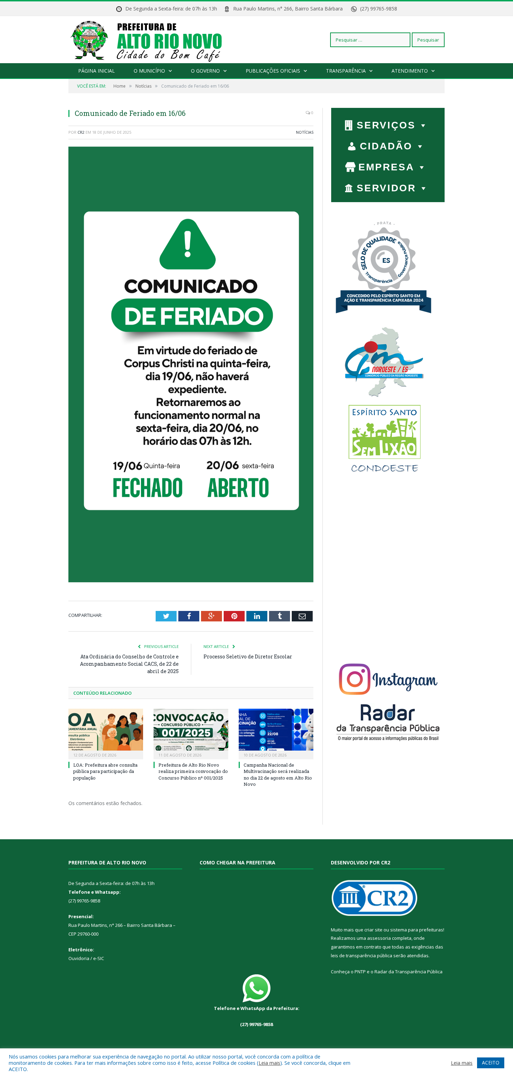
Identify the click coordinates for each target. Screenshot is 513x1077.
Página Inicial (96, 70)
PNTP (360, 971)
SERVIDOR (386, 188)
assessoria (379, 938)
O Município (149, 70)
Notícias (304, 132)
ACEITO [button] (490, 1062)
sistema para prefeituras (416, 930)
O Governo (205, 70)
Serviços (386, 125)
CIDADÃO (386, 146)
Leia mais (269, 1063)
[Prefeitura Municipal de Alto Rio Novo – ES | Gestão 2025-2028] (153, 40)
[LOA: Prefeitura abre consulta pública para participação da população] (105, 733)
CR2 (80, 132)
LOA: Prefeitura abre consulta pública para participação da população (105, 771)
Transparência (346, 70)
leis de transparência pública (361, 955)
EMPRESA (386, 167)
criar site (373, 930)
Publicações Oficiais (273, 70)
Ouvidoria (78, 958)
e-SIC (98, 958)
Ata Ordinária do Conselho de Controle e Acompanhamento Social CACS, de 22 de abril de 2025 (129, 663)
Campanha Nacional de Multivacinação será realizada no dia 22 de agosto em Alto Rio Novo (278, 774)
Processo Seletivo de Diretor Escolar (247, 656)
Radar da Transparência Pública (408, 971)
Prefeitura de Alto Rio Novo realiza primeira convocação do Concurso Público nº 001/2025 (193, 771)
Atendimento (410, 70)
